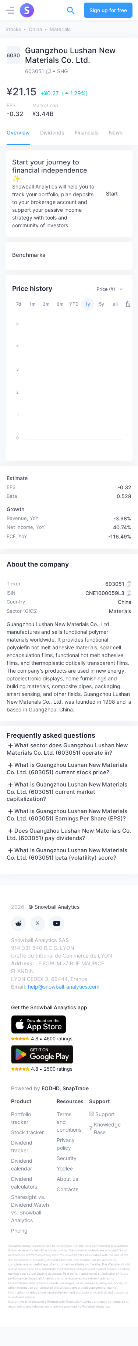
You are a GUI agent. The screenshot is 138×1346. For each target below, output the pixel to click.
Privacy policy (66, 1144)
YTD (74, 304)
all (115, 304)
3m (46, 304)
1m (32, 304)
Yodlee (65, 1168)
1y (87, 304)
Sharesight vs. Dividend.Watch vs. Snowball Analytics (30, 1208)
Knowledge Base (107, 1128)
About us (67, 1179)
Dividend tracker (21, 1146)
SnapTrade (76, 1088)
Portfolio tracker (21, 1118)
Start (112, 193)
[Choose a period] (129, 304)
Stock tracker (27, 1132)
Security (67, 1158)
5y (101, 304)
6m (60, 304)
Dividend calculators (24, 1183)
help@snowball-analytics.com (63, 986)
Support (105, 1114)
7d (18, 304)
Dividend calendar (21, 1165)
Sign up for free (108, 10)
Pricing (19, 1230)
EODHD (51, 1088)
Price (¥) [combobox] (105, 289)
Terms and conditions (69, 1122)
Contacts (67, 1189)
